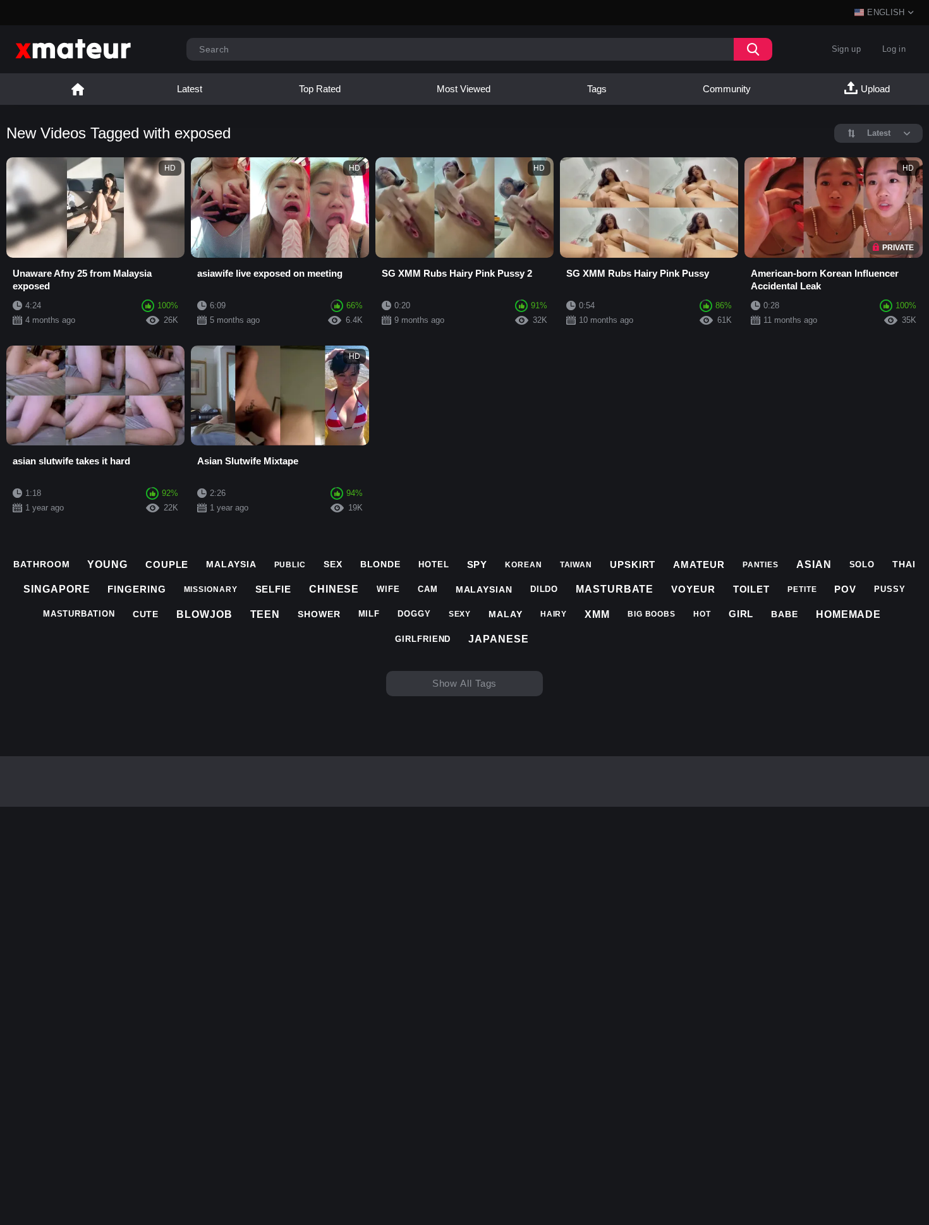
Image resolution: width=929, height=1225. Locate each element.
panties (761, 564)
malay (506, 614)
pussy (890, 589)
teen (265, 614)
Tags (597, 88)
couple (166, 564)
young (107, 564)
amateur (698, 564)
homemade (848, 614)
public (290, 564)
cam (428, 589)
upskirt (632, 564)
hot (702, 614)
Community (727, 88)
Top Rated (320, 88)
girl (741, 613)
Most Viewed (463, 88)
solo (862, 564)
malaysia (231, 564)
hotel (433, 564)
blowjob (204, 614)
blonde (380, 564)
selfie (273, 589)
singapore (56, 589)
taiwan (576, 564)
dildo (544, 589)
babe (784, 614)
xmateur (78, 89)
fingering (136, 589)
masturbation (79, 614)
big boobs (652, 614)
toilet (751, 589)
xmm (597, 614)
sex (333, 564)
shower (319, 614)
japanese (498, 639)
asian (814, 564)
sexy (460, 614)
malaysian (484, 589)
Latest (189, 88)
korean (523, 564)
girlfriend (423, 639)
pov (845, 589)
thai (904, 564)
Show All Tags (464, 683)
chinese (334, 589)
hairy (554, 614)
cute (146, 614)
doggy (414, 614)
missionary (211, 589)
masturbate (614, 589)
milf (369, 614)
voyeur (693, 589)
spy (477, 564)
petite (802, 589)
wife (388, 589)
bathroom (41, 564)
